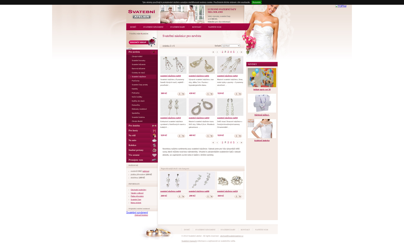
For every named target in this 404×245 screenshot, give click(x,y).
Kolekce (132, 145)
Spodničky (136, 113)
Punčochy (136, 81)
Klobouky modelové (139, 109)
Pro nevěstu (134, 51)
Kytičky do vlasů (138, 101)
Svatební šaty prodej (140, 85)
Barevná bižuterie (138, 69)
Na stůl (132, 135)
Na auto (132, 140)
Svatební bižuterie (139, 64)
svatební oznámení (205, 229)
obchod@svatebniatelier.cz (231, 236)
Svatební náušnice (139, 77)
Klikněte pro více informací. (219, 22)
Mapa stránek (136, 203)
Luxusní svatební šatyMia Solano (222, 11)
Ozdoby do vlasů (138, 73)
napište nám (261, 229)
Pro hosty (133, 130)
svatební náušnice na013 (170, 118)
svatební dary (228, 229)
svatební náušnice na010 (170, 76)
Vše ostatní (134, 155)
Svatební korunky (138, 60)
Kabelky (135, 89)
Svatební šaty (136, 199)
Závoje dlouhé (137, 121)
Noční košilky (137, 97)
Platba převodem (137, 196)
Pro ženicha (134, 125)
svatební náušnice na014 (199, 118)
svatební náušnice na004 (170, 191)
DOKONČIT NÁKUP (138, 42)
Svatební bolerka (138, 117)
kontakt (245, 229)
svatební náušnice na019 (227, 191)
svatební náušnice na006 (199, 191)
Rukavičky (136, 105)
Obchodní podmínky (138, 190)
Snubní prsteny (136, 150)
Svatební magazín (189, 241)
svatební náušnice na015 (227, 118)
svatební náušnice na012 (227, 76)
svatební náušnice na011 (199, 76)
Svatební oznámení (137, 212)
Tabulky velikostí (137, 193)
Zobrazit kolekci (141, 215)
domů (187, 229)
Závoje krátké (137, 56)
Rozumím (256, 2)
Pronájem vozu (136, 159)
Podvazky (136, 93)
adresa (146, 171)
